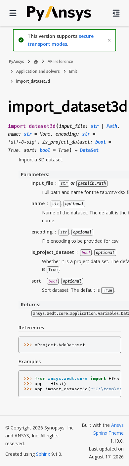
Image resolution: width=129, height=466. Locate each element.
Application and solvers (38, 71)
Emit (73, 71)
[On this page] (116, 13)
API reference (60, 61)
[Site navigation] (13, 13)
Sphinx (43, 454)
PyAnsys (16, 61)
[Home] (35, 62)
